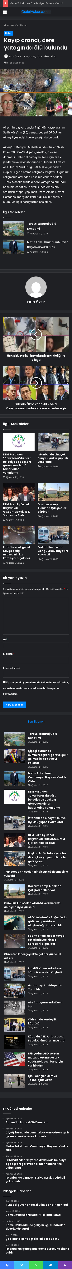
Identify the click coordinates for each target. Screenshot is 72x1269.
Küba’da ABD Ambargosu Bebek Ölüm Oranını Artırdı (46, 1038)
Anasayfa (12, 25)
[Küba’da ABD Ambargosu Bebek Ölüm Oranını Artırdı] (14, 1042)
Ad (5, 639)
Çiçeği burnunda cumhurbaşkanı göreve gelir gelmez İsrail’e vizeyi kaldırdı (48, 757)
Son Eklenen (36, 721)
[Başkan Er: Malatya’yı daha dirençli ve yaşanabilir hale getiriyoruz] (14, 858)
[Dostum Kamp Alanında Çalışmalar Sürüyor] (53, 492)
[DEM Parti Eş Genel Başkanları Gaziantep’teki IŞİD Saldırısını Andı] (19, 492)
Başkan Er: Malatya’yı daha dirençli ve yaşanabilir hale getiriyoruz (47, 857)
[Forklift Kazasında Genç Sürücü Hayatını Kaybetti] (53, 534)
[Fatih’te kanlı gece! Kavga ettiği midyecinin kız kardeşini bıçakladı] (19, 534)
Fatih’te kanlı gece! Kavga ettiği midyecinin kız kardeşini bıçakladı (16, 552)
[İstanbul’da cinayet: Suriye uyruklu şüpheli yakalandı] (53, 442)
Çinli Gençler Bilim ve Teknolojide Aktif (42, 1078)
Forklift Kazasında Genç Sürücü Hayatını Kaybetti (53, 550)
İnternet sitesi (11, 668)
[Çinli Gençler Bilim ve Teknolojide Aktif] (14, 1081)
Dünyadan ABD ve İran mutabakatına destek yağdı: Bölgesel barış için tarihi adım (45, 1059)
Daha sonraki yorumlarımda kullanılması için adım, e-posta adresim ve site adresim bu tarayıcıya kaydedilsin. (36, 688)
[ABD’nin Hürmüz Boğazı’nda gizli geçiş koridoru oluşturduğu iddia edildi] (14, 922)
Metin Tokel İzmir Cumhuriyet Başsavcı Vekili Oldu (39, 3)
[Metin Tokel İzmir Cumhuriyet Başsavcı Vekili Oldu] (13, 247)
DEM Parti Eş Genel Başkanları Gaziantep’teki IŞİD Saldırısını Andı (16, 509)
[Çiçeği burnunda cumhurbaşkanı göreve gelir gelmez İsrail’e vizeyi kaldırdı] (14, 756)
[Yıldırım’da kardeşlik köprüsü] (14, 1025)
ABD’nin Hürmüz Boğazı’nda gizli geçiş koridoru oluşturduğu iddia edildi (47, 921)
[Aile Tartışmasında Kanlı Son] (14, 1008)
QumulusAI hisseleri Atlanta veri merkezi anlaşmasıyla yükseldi (32, 905)
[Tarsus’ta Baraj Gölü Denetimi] (13, 228)
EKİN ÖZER (15, 56)
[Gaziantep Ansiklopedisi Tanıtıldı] (14, 991)
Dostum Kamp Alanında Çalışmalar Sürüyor (52, 508)
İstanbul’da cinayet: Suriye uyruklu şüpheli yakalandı (53, 458)
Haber (23, 25)
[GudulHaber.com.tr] (36, 12)
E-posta (9, 653)
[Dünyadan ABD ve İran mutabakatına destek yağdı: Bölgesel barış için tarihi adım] (14, 1059)
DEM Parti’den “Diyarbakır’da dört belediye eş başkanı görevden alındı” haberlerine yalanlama (17, 464)
